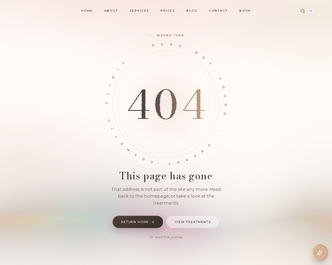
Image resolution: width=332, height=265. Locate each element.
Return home (135, 222)
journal (176, 237)
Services (139, 10)
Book (245, 10)
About (111, 10)
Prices (168, 10)
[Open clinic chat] (320, 253)
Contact (218, 10)
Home (87, 10)
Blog (191, 10)
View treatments (193, 222)
